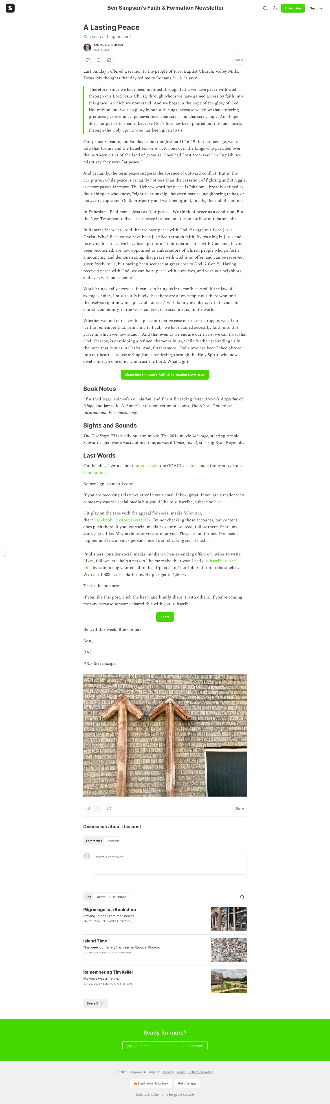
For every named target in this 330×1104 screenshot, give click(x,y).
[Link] (77, 388)
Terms (181, 1072)
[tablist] (102, 840)
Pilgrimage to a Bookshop (109, 909)
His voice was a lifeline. (101, 978)
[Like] (87, 60)
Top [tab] (88, 897)
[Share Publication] (274, 8)
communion (94, 472)
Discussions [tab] (117, 897)
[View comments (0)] (98, 60)
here (218, 502)
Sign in (316, 8)
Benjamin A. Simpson (108, 45)
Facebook (103, 520)
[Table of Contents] (5, 552)
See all (92, 1003)
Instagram (140, 520)
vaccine (189, 465)
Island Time (95, 941)
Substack (143, 1094)
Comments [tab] (94, 841)
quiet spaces (146, 465)
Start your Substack (153, 1083)
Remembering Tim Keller (108, 972)
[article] (165, 919)
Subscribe (293, 8)
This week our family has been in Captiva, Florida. (121, 947)
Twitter (121, 520)
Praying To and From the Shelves (108, 916)
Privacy (168, 1072)
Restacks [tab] (112, 841)
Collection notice (200, 1072)
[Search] (264, 8)
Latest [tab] (100, 897)
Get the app (187, 1083)
